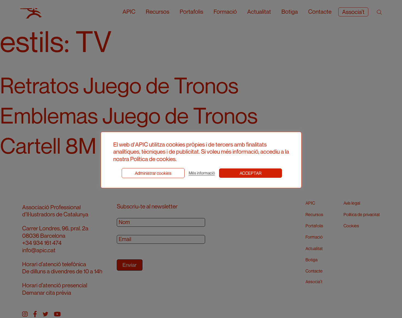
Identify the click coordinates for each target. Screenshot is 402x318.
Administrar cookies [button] (153, 173)
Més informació (202, 173)
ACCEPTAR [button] (250, 173)
